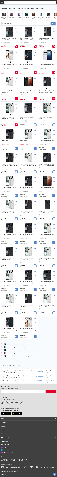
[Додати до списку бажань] (16, 31)
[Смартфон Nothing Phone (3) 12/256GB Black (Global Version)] (9, 157)
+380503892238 (39, 376)
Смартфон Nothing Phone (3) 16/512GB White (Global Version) (9, 188)
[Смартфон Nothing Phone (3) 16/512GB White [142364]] (9, 108)
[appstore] (6, 413)
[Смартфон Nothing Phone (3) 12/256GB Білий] (28, 251)
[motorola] (40, 467)
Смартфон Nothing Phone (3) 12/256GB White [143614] (8, 212)
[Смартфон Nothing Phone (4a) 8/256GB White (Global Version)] (9, 55)
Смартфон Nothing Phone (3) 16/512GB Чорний (27, 188)
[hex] (8, 62)
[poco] (25, 467)
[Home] (2, 6)
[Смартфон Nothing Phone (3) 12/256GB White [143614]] (9, 204)
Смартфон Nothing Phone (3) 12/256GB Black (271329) (8, 235)
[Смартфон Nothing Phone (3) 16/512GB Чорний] (28, 181)
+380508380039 (39, 371)
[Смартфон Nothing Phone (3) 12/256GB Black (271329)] (9, 228)
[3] (26, 144)
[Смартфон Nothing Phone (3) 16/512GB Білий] (47, 251)
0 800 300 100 (5, 444)
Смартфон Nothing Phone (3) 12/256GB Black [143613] (27, 39)
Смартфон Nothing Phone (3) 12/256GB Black (27, 91)
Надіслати (5, 2)
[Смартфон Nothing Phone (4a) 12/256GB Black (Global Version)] (28, 55)
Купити (16, 46)
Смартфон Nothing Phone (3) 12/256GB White (46, 65)
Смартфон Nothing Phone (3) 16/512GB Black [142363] (46, 91)
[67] (26, 121)
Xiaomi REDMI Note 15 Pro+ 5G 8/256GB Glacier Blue (19, 344)
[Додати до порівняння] (16, 28)
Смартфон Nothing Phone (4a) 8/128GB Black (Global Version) (9, 329)
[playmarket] (17, 413)
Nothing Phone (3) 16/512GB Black (8, 141)
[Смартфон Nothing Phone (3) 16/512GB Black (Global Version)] (47, 157)
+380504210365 (39, 380)
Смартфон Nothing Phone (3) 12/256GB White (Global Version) (28, 165)
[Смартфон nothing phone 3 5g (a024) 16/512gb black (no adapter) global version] (47, 204)
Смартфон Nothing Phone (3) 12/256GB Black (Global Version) (9, 165)
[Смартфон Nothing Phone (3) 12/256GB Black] (28, 81)
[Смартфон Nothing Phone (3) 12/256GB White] (47, 55)
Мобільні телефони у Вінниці (27, 5)
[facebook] (2, 402)
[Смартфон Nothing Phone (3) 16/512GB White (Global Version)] (9, 181)
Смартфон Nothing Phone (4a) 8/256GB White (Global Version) (9, 65)
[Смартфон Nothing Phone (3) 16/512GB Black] (9, 32)
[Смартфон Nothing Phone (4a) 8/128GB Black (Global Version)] (9, 322)
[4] (7, 144)
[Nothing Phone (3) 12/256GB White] (47, 108)
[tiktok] (21, 402)
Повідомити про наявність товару (35, 124)
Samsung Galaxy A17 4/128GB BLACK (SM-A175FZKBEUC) (20, 347)
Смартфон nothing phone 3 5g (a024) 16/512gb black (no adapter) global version (46, 212)
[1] (44, 191)
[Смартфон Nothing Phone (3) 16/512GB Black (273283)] (28, 275)
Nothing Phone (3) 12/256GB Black (27, 118)
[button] (49, 23)
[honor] (51, 467)
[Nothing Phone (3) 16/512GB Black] (9, 134)
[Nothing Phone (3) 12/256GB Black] (28, 108)
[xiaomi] (2, 467)
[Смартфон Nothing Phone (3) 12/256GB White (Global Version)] (28, 157)
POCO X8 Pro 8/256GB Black (13, 350)
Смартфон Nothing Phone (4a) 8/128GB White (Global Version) (28, 329)
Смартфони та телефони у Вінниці (11, 5)
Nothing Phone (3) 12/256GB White (46, 118)
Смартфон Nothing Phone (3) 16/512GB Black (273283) (27, 282)
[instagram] (7, 402)
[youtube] (16, 402)
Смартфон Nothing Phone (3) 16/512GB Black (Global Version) (47, 165)
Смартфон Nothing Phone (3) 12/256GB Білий (27, 259)
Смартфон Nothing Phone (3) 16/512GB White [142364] (8, 118)
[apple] (7, 467)
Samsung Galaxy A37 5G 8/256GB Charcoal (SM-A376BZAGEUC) (21, 353)
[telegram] (12, 402)
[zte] (31, 467)
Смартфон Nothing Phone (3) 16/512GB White (8, 91)
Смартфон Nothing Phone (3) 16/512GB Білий (46, 259)
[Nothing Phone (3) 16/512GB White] (28, 134)
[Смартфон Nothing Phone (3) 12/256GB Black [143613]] (28, 32)
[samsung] (15, 467)
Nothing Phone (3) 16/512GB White (27, 141)
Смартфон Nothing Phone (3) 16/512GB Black (8, 39)
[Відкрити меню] (2, 2)
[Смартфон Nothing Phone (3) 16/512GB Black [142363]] (47, 81)
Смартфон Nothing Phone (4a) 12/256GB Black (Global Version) (28, 65)
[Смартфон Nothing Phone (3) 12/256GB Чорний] (47, 32)
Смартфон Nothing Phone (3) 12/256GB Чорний (46, 39)
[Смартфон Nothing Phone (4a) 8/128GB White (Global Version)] (28, 322)
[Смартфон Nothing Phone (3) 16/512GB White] (9, 81)
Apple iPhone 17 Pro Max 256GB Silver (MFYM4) (18, 356)
